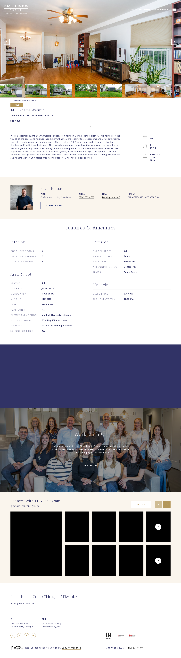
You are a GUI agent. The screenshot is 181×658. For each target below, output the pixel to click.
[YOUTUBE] (33, 635)
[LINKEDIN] (26, 635)
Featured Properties (139, 9)
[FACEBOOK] (12, 635)
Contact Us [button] (90, 465)
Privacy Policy (135, 647)
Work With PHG (161, 9)
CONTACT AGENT (55, 205)
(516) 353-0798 (86, 197)
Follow (141, 504)
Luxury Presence (71, 647)
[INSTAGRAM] (19, 635)
